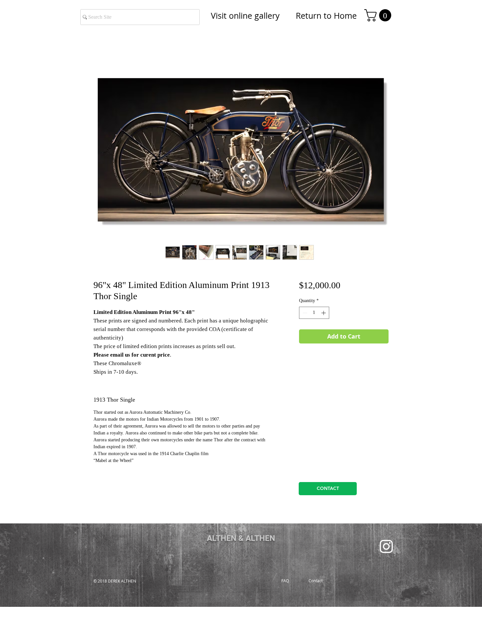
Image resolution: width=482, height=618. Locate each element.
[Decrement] (304, 313)
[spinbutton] (314, 313)
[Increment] (324, 313)
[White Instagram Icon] (386, 546)
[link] (379, 15)
